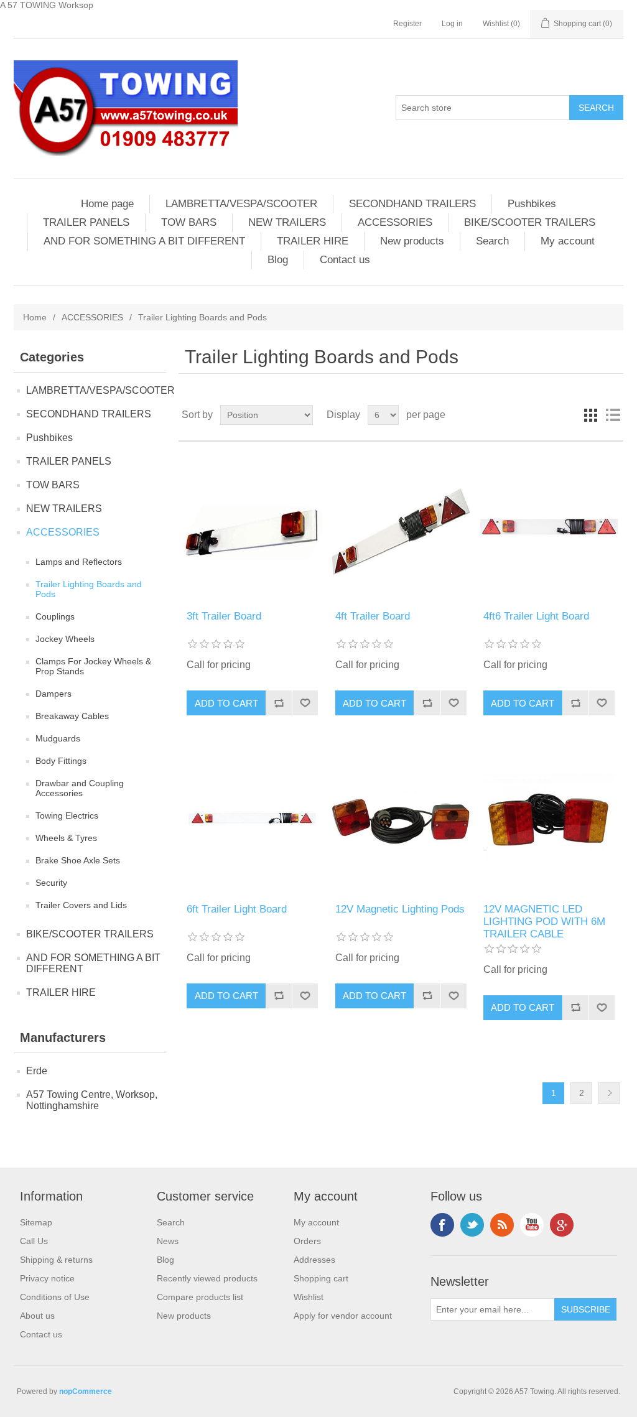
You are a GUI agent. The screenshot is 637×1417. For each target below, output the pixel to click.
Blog (277, 260)
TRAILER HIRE (312, 241)
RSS (502, 1225)
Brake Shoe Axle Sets (77, 860)
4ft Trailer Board (372, 616)
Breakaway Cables (72, 716)
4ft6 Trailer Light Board (536, 616)
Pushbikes (532, 204)
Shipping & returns (56, 1260)
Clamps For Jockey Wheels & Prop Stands (93, 666)
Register (407, 23)
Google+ (562, 1225)
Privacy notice (47, 1278)
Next (609, 1093)
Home (35, 317)
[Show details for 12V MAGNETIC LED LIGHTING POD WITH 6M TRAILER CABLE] (549, 818)
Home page (107, 204)
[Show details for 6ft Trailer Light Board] (252, 818)
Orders (307, 1241)
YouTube (532, 1225)
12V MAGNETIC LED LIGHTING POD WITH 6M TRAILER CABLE (544, 922)
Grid (590, 415)
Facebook (442, 1225)
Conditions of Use (55, 1297)
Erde (36, 1071)
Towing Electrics (66, 815)
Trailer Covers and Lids (81, 905)
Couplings (55, 616)
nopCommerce (85, 1391)
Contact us (345, 260)
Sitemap (36, 1222)
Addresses (314, 1260)
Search (492, 241)
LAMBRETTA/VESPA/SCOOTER (241, 204)
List (612, 415)
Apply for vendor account (343, 1316)
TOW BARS (188, 222)
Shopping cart (321, 1278)
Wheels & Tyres (66, 838)
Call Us (34, 1241)
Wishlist (308, 1297)
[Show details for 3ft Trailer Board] (252, 526)
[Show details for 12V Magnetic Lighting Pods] (401, 818)
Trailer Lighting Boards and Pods (88, 589)
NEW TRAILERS (287, 222)
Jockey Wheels (65, 639)
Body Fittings (60, 761)
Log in (452, 23)
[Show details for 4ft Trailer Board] (401, 526)
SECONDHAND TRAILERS (412, 204)
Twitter (472, 1225)
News (168, 1241)
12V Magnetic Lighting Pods (400, 909)
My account (568, 241)
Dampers (53, 694)
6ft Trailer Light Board (237, 909)
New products (412, 241)
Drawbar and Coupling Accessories (79, 788)
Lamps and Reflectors (78, 562)
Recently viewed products (207, 1278)
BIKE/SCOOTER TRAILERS (529, 222)
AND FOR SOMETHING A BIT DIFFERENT (144, 241)
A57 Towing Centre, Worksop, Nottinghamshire (91, 1100)
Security (51, 883)
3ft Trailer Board (224, 616)
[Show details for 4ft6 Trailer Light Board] (549, 526)
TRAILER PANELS (86, 222)
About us (37, 1316)
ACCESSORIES (395, 222)
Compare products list (200, 1297)
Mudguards (57, 738)
